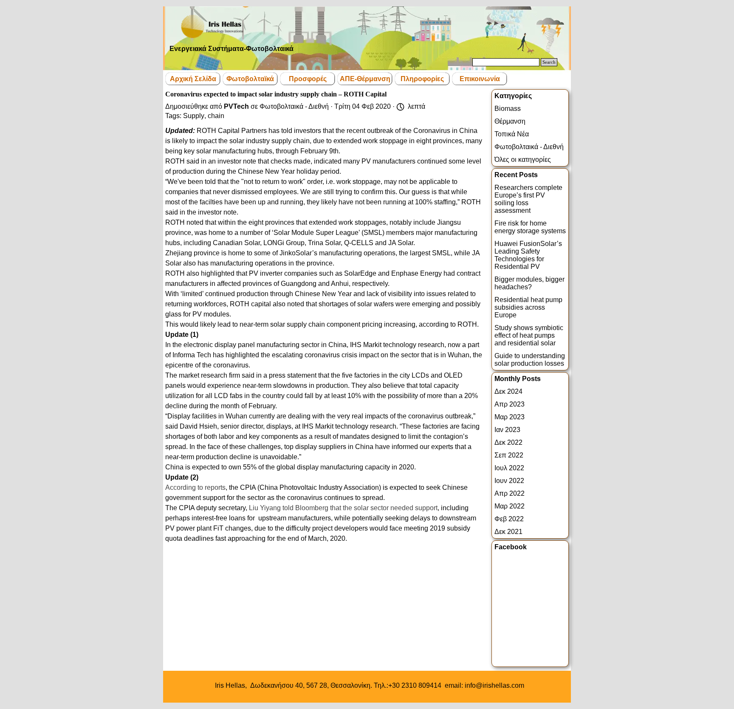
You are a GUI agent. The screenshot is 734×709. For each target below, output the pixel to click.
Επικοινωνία (480, 78)
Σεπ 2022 (508, 455)
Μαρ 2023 (509, 417)
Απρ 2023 (509, 404)
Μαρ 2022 (509, 506)
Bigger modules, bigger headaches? (529, 283)
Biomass (507, 108)
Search (549, 62)
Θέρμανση (509, 121)
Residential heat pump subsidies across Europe (528, 307)
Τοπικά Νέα (511, 134)
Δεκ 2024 (508, 391)
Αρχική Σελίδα (193, 78)
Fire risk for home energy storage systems (530, 227)
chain (216, 115)
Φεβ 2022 (509, 519)
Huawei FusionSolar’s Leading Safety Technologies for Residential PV (528, 255)
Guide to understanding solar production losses (529, 359)
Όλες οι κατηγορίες (522, 159)
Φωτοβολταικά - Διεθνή (529, 146)
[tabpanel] (370, 686)
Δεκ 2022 (508, 442)
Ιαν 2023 (507, 429)
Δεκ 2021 (508, 531)
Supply (193, 115)
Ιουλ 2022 (509, 468)
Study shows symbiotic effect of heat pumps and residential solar (528, 335)
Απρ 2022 (509, 493)
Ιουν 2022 (509, 480)
